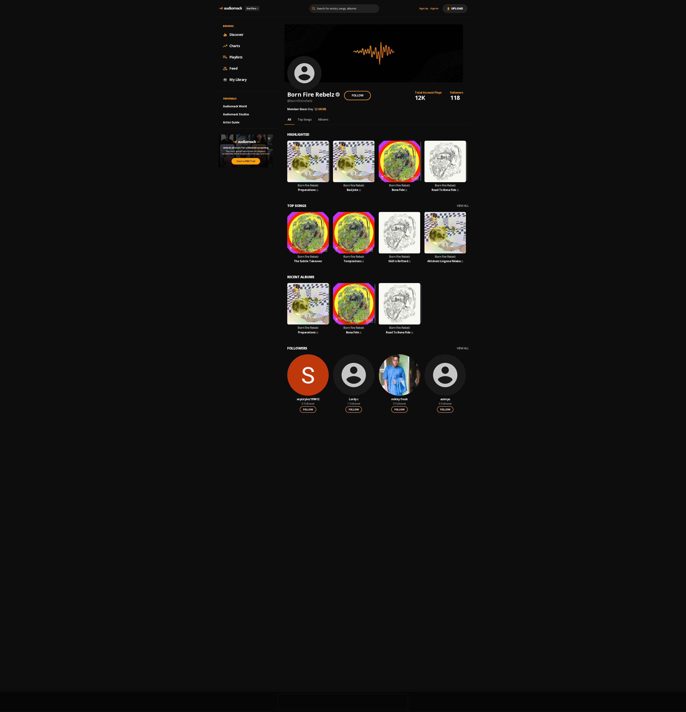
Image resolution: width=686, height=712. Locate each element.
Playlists (236, 57)
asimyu (445, 399)
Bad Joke (352, 190)
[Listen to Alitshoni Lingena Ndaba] (445, 232)
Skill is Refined (398, 261)
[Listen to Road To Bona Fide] (445, 161)
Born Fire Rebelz (308, 185)
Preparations (307, 190)
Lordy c (354, 399)
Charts (234, 46)
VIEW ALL (463, 206)
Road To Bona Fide (444, 190)
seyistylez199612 (308, 399)
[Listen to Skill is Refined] (399, 232)
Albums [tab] (323, 119)
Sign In (434, 8)
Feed (233, 68)
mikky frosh (399, 399)
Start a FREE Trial (246, 161)
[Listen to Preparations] (308, 161)
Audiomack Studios (236, 114)
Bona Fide (398, 190)
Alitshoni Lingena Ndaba (444, 261)
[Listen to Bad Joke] (353, 161)
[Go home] (230, 8)
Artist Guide (231, 122)
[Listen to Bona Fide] (399, 161)
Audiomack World (235, 106)
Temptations (353, 261)
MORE (322, 109)
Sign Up (423, 8)
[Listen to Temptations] (353, 232)
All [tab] (289, 119)
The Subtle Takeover (308, 261)
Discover (236, 34)
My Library (238, 79)
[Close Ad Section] (269, 138)
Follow (357, 95)
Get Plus (252, 8)
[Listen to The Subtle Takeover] (308, 232)
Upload (457, 8)
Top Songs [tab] (305, 119)
